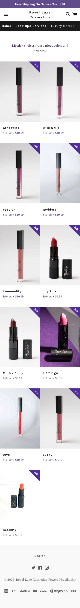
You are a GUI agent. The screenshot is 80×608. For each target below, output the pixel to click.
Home (6, 26)
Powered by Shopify (62, 579)
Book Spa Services (31, 26)
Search (40, 556)
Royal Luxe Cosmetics (40, 14)
